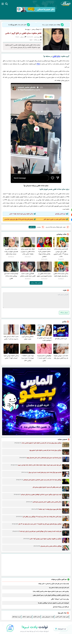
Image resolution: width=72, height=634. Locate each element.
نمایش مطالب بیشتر (36, 283)
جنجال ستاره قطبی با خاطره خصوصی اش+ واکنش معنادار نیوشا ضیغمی (44, 253)
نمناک (38, 64)
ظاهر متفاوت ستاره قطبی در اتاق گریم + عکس (23, 33)
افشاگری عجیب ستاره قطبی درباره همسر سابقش (27, 274)
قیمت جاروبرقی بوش (48, 617)
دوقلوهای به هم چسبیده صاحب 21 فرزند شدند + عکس (44, 358)
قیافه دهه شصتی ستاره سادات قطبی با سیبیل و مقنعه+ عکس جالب (28, 251)
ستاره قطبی (56, 56)
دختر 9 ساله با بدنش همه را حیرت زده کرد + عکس (11, 337)
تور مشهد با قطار (27, 617)
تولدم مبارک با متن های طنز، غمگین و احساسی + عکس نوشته (53, 584)
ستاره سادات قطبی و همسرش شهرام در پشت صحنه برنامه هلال (11, 251)
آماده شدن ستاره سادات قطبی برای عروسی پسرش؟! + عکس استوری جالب (61, 253)
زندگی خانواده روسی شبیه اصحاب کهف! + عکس (21, 214)
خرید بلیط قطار (16, 617)
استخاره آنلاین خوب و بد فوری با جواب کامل (55, 219)
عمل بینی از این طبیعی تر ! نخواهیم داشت (44, 339)
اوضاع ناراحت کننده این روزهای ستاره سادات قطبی (11, 276)
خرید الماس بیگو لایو (60, 214)
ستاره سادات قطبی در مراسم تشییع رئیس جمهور (44, 274)
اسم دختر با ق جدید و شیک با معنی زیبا (59, 587)
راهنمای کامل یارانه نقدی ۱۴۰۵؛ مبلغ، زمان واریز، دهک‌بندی (18, 219)
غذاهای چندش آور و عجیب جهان (28, 337)
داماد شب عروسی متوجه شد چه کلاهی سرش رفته (61, 357)
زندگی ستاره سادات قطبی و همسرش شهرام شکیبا (61, 274)
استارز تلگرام (36, 617)
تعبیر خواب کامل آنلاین (62, 617)
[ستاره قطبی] (36, 133)
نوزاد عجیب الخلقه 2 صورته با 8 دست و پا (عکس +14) (28, 358)
